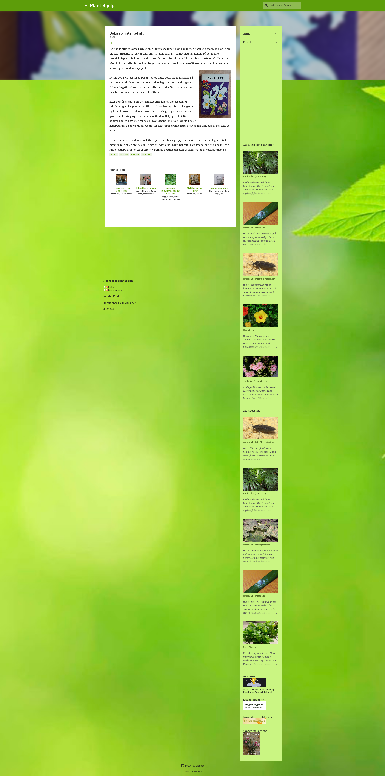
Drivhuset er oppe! (219, 187)
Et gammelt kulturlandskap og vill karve (170, 190)
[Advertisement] (170, 252)
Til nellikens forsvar (146, 187)
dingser (124, 154)
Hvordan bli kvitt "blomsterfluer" (259, 279)
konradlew (197, 772)
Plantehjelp (102, 5)
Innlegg (112, 286)
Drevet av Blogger (194, 765)
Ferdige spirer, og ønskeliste (121, 189)
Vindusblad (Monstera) (254, 176)
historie (135, 154)
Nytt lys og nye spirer (194, 189)
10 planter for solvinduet (255, 381)
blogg (114, 154)
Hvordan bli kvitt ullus (254, 227)
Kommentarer (115, 289)
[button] (111, 43)
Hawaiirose (248, 330)
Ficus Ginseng (250, 647)
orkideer (146, 154)
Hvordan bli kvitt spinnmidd (256, 545)
